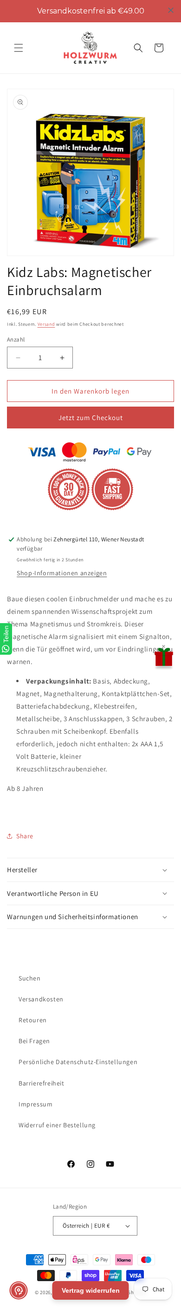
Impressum (35, 1104)
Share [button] (24, 836)
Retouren (33, 1020)
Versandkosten (41, 999)
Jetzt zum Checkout (90, 417)
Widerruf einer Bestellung (57, 1125)
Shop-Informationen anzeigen (62, 573)
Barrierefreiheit (42, 1083)
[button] (18, 48)
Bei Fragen (34, 1041)
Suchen (30, 978)
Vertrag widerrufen (91, 1290)
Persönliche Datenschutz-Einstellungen (78, 1062)
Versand (46, 324)
